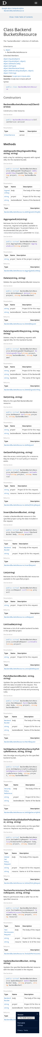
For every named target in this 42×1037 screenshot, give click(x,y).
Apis (18, 76)
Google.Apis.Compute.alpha (13, 8)
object (7, 50)
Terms (26, 1030)
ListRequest (29, 617)
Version (20, 1015)
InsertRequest (30, 565)
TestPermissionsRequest (9, 932)
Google (14, 76)
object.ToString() (10, 73)
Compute (23, 76)
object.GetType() (10, 66)
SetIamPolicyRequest (33, 883)
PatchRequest (30, 742)
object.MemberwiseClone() (14, 68)
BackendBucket (7, 548)
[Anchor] (1, 97)
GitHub (20, 1025)
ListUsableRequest (32, 669)
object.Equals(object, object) (14, 61)
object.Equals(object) (12, 59)
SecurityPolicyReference (8, 790)
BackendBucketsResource (14, 11)
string (6, 196)
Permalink (21, 1023)
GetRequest (29, 445)
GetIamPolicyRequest (33, 505)
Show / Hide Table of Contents (21, 17)
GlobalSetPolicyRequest (7, 860)
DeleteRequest (30, 324)
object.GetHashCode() (12, 63)
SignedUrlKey (7, 191)
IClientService (9, 135)
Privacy (20, 1030)
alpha (28, 76)
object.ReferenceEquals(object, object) (18, 71)
